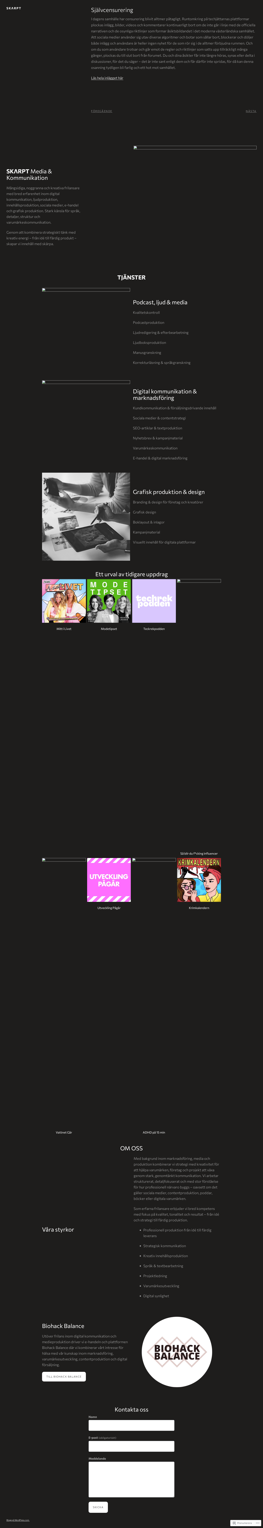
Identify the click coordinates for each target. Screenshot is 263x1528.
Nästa (251, 111)
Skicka (98, 1507)
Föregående (101, 111)
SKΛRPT (13, 8)
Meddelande (97, 1458)
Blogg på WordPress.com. (18, 1520)
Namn (93, 1417)
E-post (102, 1437)
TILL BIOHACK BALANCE (64, 1376)
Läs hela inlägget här (107, 78)
